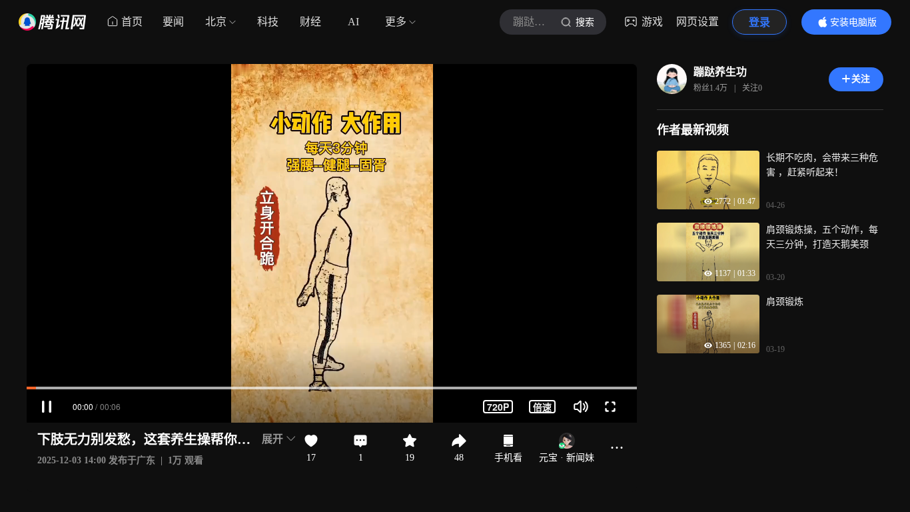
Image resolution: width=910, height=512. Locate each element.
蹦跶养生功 (720, 71)
